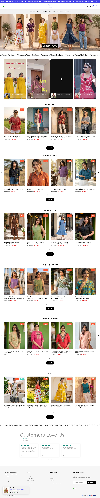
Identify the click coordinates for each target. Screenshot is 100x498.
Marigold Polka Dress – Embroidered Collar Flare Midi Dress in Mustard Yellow (62, 406)
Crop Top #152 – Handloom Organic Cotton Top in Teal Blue (84, 406)
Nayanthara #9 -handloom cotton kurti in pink (37, 351)
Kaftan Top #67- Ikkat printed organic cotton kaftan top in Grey (85, 137)
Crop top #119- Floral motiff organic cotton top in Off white (60, 297)
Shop (51, 476)
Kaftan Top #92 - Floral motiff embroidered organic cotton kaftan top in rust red (14, 137)
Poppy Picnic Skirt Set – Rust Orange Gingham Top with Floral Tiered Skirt (37, 406)
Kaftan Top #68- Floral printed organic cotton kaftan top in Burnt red (61, 137)
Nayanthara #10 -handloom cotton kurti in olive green (14, 351)
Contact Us (52, 480)
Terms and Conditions (55, 483)
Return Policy (30, 478)
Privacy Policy (30, 483)
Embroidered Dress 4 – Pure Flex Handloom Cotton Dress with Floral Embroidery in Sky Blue (60, 243)
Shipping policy (30, 480)
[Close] (96, 1)
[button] (49, 460)
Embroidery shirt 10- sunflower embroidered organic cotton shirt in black (13, 188)
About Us (52, 478)
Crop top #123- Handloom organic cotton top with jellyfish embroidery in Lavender (14, 297)
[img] (51, 438)
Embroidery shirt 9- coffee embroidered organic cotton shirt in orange (38, 188)
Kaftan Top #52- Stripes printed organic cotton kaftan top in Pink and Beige (38, 137)
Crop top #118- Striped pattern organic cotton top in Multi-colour (85, 297)
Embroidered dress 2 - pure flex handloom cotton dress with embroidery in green (38, 243)
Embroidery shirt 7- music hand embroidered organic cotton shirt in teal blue (85, 188)
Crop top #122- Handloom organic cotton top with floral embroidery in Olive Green (36, 297)
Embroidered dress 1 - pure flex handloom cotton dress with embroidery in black (85, 243)
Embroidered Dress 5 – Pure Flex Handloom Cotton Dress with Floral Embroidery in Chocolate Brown (13, 243)
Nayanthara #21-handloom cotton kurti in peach (85, 351)
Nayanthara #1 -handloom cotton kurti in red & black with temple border (61, 351)
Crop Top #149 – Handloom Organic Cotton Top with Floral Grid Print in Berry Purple (17, 490)
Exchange (29, 476)
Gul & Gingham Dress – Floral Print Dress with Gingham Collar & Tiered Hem (14, 406)
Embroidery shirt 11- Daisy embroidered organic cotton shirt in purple (61, 188)
